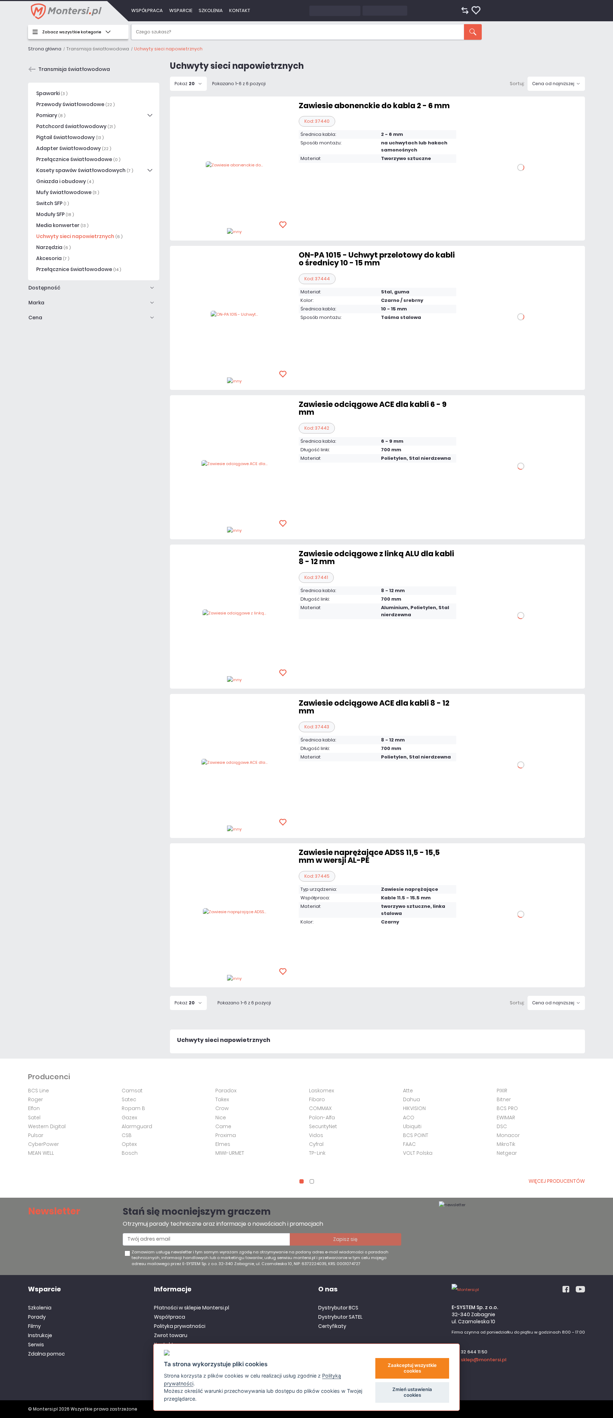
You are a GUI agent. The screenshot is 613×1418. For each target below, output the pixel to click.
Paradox (226, 1090)
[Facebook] (565, 1290)
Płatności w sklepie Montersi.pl (191, 1307)
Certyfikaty (332, 1326)
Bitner (504, 1099)
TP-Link (317, 1153)
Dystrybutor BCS (338, 1307)
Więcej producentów (557, 1181)
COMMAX (320, 1108)
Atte (408, 1090)
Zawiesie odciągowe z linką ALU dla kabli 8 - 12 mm (376, 557)
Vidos (316, 1135)
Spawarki (51, 93)
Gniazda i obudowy (65, 181)
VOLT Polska (417, 1153)
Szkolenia (211, 10)
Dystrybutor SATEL (340, 1316)
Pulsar (35, 1135)
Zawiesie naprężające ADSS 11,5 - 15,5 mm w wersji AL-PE (369, 856)
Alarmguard (137, 1126)
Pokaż (185, 84)
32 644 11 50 (474, 1351)
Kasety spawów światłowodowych (84, 170)
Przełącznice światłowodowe (78, 159)
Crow (222, 1108)
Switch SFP (52, 203)
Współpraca (147, 10)
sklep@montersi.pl (483, 1359)
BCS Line (38, 1090)
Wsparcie (180, 10)
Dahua (411, 1099)
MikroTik (506, 1144)
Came (223, 1126)
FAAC (409, 1144)
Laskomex (321, 1090)
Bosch (130, 1153)
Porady (37, 1316)
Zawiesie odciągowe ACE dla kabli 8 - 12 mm (374, 707)
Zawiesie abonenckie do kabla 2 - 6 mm (374, 105)
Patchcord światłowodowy (75, 126)
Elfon (34, 1108)
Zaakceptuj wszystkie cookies (412, 1368)
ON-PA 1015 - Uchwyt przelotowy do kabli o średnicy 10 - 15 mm (377, 259)
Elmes (222, 1144)
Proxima (225, 1135)
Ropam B (133, 1108)
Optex (129, 1144)
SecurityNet (323, 1126)
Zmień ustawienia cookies (412, 1392)
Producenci (49, 1077)
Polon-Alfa (322, 1117)
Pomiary (50, 115)
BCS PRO (507, 1108)
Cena (35, 317)
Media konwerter (62, 225)
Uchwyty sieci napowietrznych (79, 236)
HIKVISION (414, 1108)
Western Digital (47, 1126)
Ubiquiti (412, 1126)
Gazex (129, 1117)
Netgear (507, 1153)
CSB (127, 1135)
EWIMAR (506, 1117)
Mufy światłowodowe (67, 192)
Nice (220, 1117)
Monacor (508, 1135)
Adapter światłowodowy (73, 148)
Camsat (132, 1090)
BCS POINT (415, 1135)
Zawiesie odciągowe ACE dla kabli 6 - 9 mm (373, 408)
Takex (222, 1099)
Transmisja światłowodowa (74, 69)
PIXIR (502, 1090)
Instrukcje (40, 1335)
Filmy (34, 1326)
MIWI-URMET (229, 1153)
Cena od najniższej (553, 84)
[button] (301, 1181)
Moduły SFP (55, 214)
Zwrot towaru (170, 1335)
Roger (35, 1099)
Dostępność (44, 287)
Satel (34, 1117)
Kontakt (239, 10)
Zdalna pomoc (46, 1353)
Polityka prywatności (179, 1326)
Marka (36, 302)
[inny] (234, 231)
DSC (502, 1126)
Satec (129, 1099)
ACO (408, 1117)
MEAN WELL (41, 1153)
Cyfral (316, 1144)
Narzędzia (53, 247)
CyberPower (43, 1144)
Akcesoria (52, 258)
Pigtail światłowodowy (70, 137)
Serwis (36, 1344)
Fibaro (317, 1099)
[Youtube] (580, 1290)
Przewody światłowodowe (75, 104)
